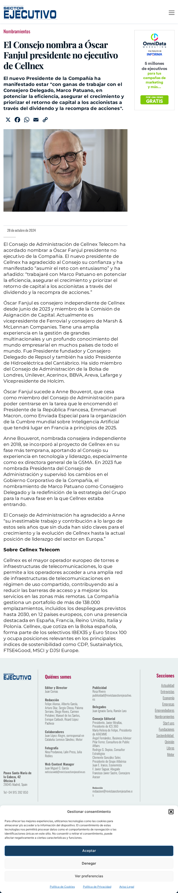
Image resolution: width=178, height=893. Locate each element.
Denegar (89, 863)
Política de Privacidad (97, 886)
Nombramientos (16, 31)
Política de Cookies (62, 886)
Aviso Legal (126, 886)
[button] (171, 811)
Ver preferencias (89, 876)
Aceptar (89, 850)
